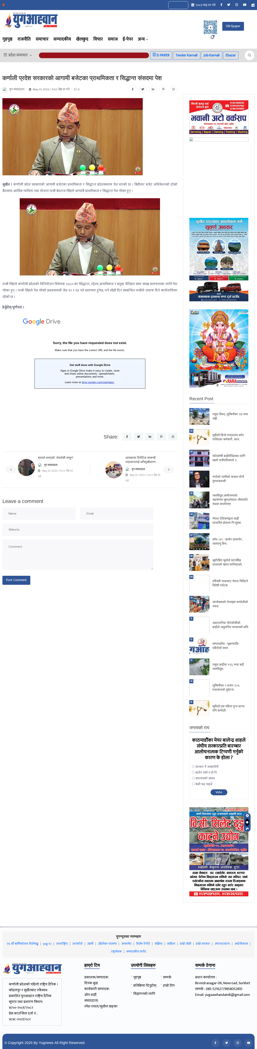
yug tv (47, 943)
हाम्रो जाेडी (185, 943)
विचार (98, 39)
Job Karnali (212, 55)
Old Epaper (233, 26)
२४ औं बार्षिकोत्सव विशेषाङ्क (22, 943)
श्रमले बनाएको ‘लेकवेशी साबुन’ (55, 457)
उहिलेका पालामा (107, 943)
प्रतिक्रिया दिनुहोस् (144, 986)
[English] (174, 5)
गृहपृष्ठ (7, 39)
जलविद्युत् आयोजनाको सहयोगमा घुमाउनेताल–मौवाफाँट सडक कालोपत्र (230, 500)
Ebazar (231, 55)
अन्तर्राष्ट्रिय (62, 943)
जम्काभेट (126, 943)
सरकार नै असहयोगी (206, 767)
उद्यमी (90, 943)
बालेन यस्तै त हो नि (206, 772)
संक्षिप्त (158, 943)
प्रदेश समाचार (18, 55)
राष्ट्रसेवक (116, 951)
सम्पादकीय (62, 39)
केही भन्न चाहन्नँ (203, 784)
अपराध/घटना (222, 943)
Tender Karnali (186, 55)
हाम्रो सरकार (203, 943)
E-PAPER (162, 55)
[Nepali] (183, 5)
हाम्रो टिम (168, 986)
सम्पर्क (167, 977)
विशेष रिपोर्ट (143, 943)
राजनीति (24, 39)
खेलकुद (82, 39)
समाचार (42, 39)
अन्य (141, 39)
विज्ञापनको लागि (144, 994)
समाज (113, 39)
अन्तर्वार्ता (77, 943)
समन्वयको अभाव (205, 778)
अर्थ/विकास (241, 943)
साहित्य (171, 943)
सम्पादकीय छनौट (136, 951)
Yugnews (46, 1043)
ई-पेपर (128, 39)
